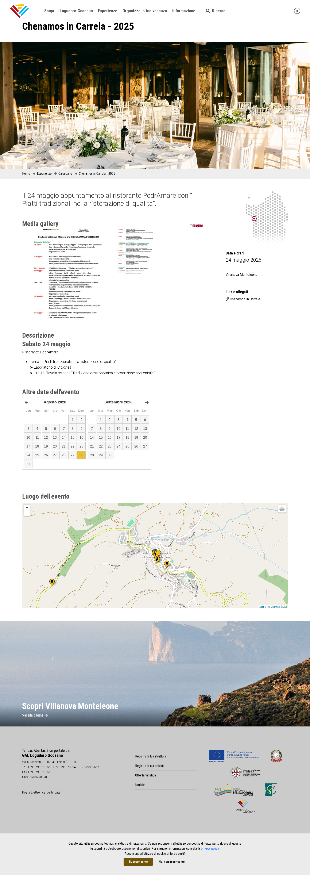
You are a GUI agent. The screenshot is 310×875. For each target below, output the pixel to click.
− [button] (27, 513)
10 (28, 437)
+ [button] (27, 507)
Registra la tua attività (149, 766)
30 (81, 455)
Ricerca (217, 10)
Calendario (65, 174)
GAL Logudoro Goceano (42, 755)
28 (64, 455)
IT (297, 11)
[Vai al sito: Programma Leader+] (271, 789)
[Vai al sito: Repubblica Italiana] (276, 756)
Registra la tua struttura (150, 756)
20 (55, 446)
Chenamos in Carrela (245, 299)
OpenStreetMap (279, 606)
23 (81, 446)
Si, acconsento (138, 861)
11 (37, 437)
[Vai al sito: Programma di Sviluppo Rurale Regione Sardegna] (233, 789)
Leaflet (262, 606)
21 (64, 446)
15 (72, 437)
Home (26, 174)
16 (81, 437)
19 (46, 446)
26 (46, 455)
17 (28, 446)
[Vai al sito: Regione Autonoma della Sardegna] (245, 773)
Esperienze (107, 10)
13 (55, 437)
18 (37, 446)
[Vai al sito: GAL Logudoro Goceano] (245, 806)
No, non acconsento (172, 861)
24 (28, 455)
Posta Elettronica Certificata (41, 792)
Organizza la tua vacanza (145, 10)
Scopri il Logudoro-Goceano (68, 10)
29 (72, 455)
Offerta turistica (145, 775)
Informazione (183, 10)
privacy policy (210, 849)
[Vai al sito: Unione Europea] (234, 756)
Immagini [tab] (196, 225)
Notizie (140, 785)
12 (46, 437)
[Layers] (282, 509)
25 (37, 455)
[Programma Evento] (67, 274)
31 (28, 464)
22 (72, 446)
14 (64, 437)
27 (55, 455)
